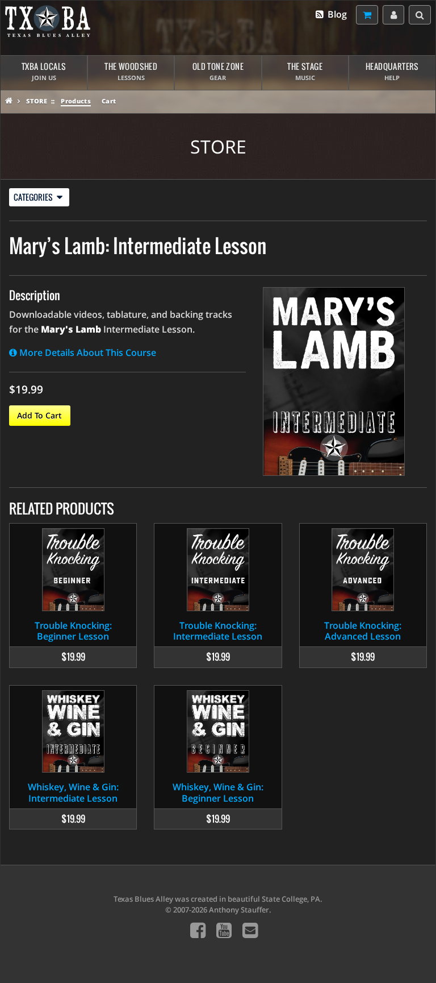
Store (36, 101)
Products (76, 101)
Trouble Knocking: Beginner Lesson (73, 630)
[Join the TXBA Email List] (250, 930)
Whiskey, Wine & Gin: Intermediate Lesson (73, 792)
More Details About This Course (86, 352)
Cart (109, 101)
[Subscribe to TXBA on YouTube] (224, 930)
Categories (34, 197)
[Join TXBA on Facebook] (198, 930)
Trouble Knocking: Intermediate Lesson (217, 630)
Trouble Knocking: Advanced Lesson (362, 630)
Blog (336, 14)
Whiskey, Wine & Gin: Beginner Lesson (218, 792)
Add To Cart (39, 415)
